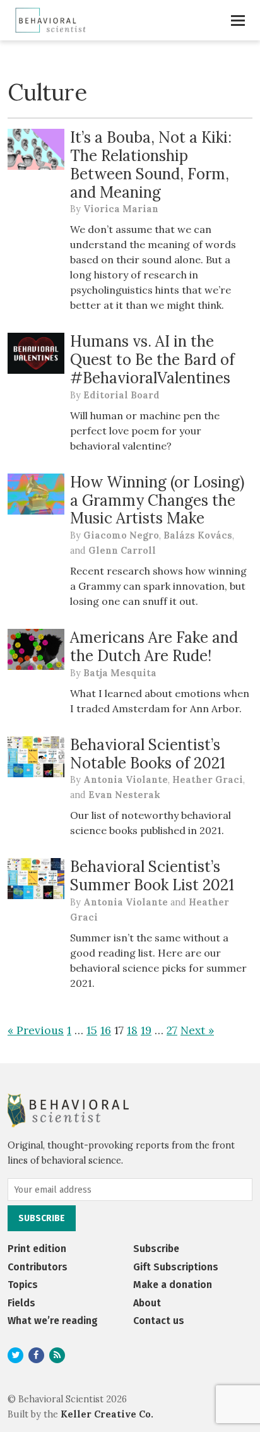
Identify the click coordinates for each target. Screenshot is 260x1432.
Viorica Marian (120, 209)
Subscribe (156, 1249)
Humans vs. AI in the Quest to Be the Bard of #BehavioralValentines (152, 359)
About (147, 1303)
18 (132, 1030)
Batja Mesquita (120, 673)
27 (172, 1030)
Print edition (37, 1249)
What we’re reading (53, 1321)
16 (105, 1030)
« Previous (36, 1030)
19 (146, 1030)
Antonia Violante (125, 779)
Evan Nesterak (124, 795)
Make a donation (172, 1285)
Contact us (158, 1321)
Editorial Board (121, 395)
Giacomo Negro (121, 535)
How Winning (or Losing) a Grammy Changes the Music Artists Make (157, 500)
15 (91, 1030)
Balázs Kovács (197, 535)
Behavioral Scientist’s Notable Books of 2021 (147, 754)
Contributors (38, 1267)
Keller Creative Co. (107, 1414)
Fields (21, 1303)
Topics (23, 1285)
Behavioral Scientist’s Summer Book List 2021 (152, 876)
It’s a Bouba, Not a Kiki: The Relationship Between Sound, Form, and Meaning (151, 164)
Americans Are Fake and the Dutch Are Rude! (154, 646)
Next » (197, 1030)
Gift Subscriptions (175, 1267)
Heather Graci (207, 779)
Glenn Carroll (122, 550)
